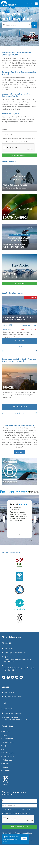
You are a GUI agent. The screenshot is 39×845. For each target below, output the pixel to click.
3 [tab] (21, 347)
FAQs (4, 746)
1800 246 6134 (9, 692)
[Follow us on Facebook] (8, 677)
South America (26, 142)
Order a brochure (8, 756)
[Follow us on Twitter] (3, 677)
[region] (19, 519)
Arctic (4, 735)
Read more (20, 452)
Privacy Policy (7, 833)
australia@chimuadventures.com (15, 653)
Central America (8, 742)
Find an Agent (7, 760)
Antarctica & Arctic (10, 142)
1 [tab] (17, 347)
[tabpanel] (19, 320)
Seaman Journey (8, 329)
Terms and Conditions (23, 833)
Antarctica (6, 732)
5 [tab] (23, 413)
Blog (4, 749)
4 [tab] (21, 413)
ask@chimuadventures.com (13, 697)
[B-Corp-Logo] (5, 781)
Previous (3, 350)
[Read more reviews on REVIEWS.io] (33, 492)
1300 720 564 (8, 648)
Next (36, 350)
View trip (19, 341)
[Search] (28, 3)
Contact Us (6, 771)
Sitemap (5, 767)
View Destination (19, 407)
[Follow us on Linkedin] (12, 677)
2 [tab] (19, 347)
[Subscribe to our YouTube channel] (21, 677)
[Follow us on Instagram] (16, 677)
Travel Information (9, 753)
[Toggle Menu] (36, 3)
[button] (4, 519)
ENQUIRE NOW (19, 283)
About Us (6, 764)
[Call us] (31, 3)
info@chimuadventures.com (13, 713)
